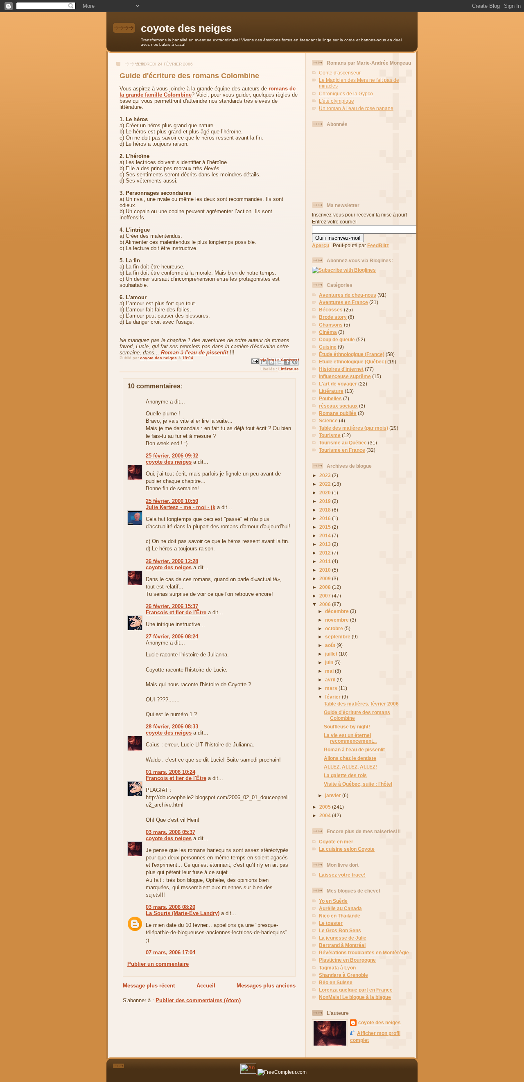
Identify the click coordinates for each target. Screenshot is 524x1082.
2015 (325, 527)
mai (330, 671)
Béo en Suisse (335, 982)
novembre (337, 619)
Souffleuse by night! (347, 726)
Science (328, 420)
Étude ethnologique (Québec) (352, 361)
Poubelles (330, 398)
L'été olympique (336, 101)
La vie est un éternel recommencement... (350, 738)
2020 (325, 492)
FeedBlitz (378, 245)
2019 (325, 501)
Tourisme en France (342, 450)
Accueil (205, 986)
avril (331, 679)
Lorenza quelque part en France (356, 989)
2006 (325, 604)
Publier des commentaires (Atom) (198, 1000)
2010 (325, 570)
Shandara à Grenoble (343, 975)
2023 (325, 475)
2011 (325, 561)
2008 (325, 587)
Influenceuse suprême (345, 376)
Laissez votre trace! (342, 874)
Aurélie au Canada (340, 908)
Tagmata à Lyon (337, 967)
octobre (334, 628)
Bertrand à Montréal (342, 945)
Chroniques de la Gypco (346, 93)
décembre (337, 611)
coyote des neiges (186, 28)
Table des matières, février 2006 (361, 703)
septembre (338, 636)
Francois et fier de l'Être (176, 612)
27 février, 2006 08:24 (172, 636)
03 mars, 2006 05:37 (170, 832)
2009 (325, 578)
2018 (325, 509)
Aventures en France (343, 302)
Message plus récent (149, 986)
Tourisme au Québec (343, 442)
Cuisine (328, 346)
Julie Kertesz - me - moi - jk (180, 507)
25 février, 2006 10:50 (172, 501)
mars (332, 688)
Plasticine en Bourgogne (347, 960)
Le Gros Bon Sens (340, 930)
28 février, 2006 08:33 (172, 727)
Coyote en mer (336, 841)
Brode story (333, 317)
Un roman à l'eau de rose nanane (356, 108)
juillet (332, 653)
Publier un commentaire (158, 964)
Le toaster (331, 923)
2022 (325, 484)
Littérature (288, 369)
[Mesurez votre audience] (248, 1072)
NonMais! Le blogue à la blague (355, 997)
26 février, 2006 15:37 (172, 606)
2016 (325, 518)
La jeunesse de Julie (342, 937)
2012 (325, 552)
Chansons (331, 324)
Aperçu (320, 245)
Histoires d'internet (341, 369)
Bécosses (331, 309)
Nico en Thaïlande (339, 915)
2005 (325, 806)
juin (329, 662)
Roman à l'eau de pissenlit (194, 352)
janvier (333, 795)
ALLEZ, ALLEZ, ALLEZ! (350, 766)
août (331, 645)
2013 (325, 544)
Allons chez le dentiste (350, 758)
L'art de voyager (338, 383)
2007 (325, 595)
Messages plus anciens (266, 986)
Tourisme (330, 435)
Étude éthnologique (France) (351, 354)
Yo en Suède (333, 901)
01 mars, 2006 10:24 (170, 772)
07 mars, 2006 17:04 (170, 952)
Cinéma (328, 332)
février (333, 696)
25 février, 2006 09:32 (172, 456)
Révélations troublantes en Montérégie (364, 952)
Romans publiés (338, 413)
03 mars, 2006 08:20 (170, 907)
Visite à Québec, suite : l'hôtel (358, 784)
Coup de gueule (337, 339)
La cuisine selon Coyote (347, 849)
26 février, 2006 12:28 (172, 561)
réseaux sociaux (338, 405)
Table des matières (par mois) (353, 428)
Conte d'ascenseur (340, 72)
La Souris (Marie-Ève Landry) (182, 913)
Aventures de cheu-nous (347, 295)
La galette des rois (345, 775)
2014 (325, 535)
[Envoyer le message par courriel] (254, 360)
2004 (325, 815)
